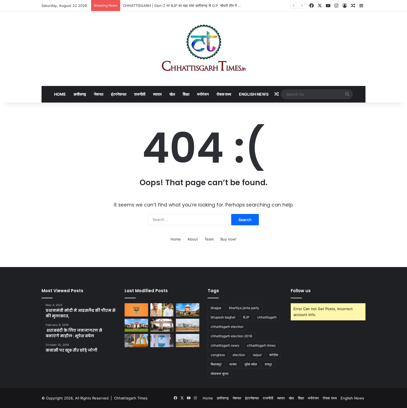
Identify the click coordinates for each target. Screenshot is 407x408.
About (192, 239)
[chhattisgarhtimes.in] (203, 49)
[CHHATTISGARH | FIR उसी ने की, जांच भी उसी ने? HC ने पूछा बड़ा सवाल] (136, 325)
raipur (257, 355)
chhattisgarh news (225, 345)
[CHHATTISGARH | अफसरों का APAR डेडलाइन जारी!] (187, 340)
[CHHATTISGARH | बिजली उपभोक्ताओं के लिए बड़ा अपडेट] (162, 340)
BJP (246, 317)
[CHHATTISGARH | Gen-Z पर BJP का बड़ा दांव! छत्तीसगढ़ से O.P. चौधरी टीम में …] (162, 310)
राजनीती (139, 94)
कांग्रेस (273, 355)
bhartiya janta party (244, 308)
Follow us (301, 291)
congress (218, 355)
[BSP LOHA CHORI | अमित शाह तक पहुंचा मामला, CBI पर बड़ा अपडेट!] (136, 340)
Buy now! (228, 239)
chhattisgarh (267, 317)
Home (60, 94)
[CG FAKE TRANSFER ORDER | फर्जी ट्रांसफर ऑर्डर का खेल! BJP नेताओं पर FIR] (136, 310)
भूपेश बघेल (250, 364)
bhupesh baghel (223, 317)
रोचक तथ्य (224, 94)
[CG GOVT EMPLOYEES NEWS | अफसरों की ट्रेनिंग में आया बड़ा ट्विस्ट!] (187, 325)
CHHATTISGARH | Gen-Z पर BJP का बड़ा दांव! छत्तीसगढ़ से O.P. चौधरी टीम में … (182, 5)
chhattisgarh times (261, 345)
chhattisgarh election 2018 (231, 336)
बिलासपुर (216, 364)
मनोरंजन (203, 94)
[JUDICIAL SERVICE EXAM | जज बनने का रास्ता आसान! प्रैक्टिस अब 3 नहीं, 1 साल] (187, 310)
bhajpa (216, 308)
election (239, 355)
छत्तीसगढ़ (80, 94)
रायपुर (268, 364)
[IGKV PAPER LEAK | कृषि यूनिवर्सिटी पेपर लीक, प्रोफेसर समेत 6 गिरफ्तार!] (162, 325)
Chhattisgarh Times (131, 398)
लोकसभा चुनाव (219, 374)
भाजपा (233, 364)
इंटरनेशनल (118, 94)
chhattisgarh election (227, 327)
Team (209, 239)
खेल (172, 94)
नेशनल (98, 94)
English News (254, 94)
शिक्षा (186, 94)
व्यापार (157, 94)
